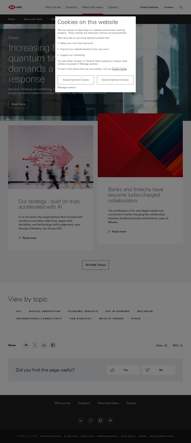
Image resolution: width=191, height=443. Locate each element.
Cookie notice (119, 69)
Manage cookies (66, 87)
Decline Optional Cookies (115, 79)
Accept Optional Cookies (76, 79)
